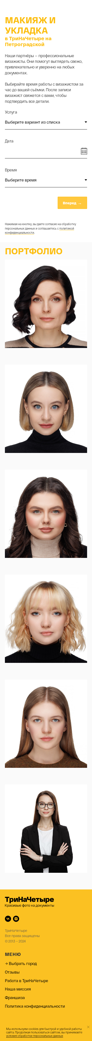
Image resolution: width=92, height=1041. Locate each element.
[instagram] (16, 919)
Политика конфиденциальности (35, 1006)
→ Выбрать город (21, 963)
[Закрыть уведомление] (88, 1027)
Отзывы (12, 972)
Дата (9, 141)
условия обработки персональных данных (34, 1035)
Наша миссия (18, 989)
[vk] (8, 919)
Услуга (11, 112)
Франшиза (15, 997)
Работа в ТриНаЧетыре (26, 980)
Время (11, 169)
